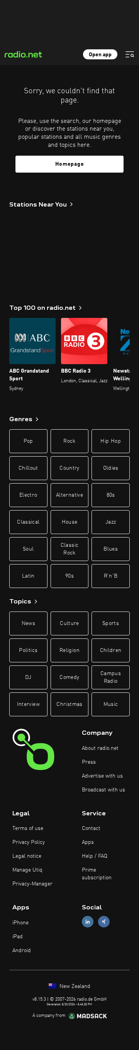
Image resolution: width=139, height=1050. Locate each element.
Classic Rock (69, 549)
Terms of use (27, 828)
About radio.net (100, 748)
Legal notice (26, 856)
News (28, 623)
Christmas (69, 704)
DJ (28, 677)
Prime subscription (97, 873)
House (70, 522)
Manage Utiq (27, 870)
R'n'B (111, 576)
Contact (91, 828)
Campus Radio (110, 677)
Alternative (69, 495)
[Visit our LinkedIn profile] (88, 922)
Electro (28, 495)
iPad (17, 936)
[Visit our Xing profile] (104, 922)
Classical (28, 522)
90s (69, 576)
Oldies (111, 468)
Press (89, 762)
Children (111, 650)
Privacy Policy (28, 842)
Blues (110, 549)
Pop (28, 441)
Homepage (69, 164)
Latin (28, 576)
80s (111, 495)
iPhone (20, 923)
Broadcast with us (103, 790)
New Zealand (74, 986)
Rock (69, 441)
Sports (110, 623)
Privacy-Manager (32, 884)
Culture (69, 623)
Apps (88, 842)
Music (110, 704)
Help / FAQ (94, 856)
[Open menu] (129, 54)
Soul (28, 549)
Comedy (69, 677)
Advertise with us (102, 776)
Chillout (28, 468)
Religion (69, 650)
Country (69, 468)
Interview (28, 704)
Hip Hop (110, 441)
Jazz (110, 522)
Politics (28, 650)
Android (21, 950)
